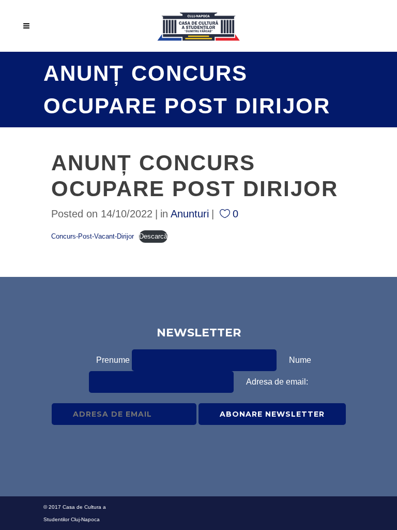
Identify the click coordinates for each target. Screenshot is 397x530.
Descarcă (153, 236)
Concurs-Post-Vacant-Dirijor (92, 236)
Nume (300, 360)
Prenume (113, 360)
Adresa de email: (277, 381)
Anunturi (190, 213)
